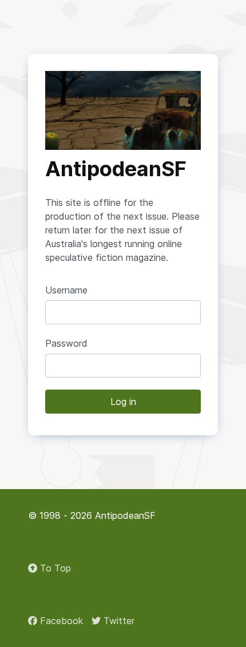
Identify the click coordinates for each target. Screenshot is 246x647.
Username (66, 290)
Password (66, 343)
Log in (123, 401)
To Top (54, 568)
